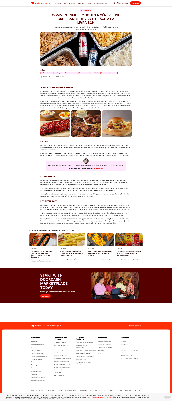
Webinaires (101, 350)
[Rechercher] (114, 3)
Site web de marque (59, 353)
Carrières (111, 390)
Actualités (119, 390)
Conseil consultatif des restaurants (85, 356)
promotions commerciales (87, 194)
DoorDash (97, 103)
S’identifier (125, 3)
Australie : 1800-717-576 (127, 355)
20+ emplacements (71, 73)
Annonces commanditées (38, 377)
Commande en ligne (59, 350)
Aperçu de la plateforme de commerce (61, 346)
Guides (100, 353)
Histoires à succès (47, 73)
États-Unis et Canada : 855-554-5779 (129, 351)
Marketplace (59, 73)
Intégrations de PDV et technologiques (82, 346)
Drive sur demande (59, 375)
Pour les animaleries (36, 359)
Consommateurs (50, 390)
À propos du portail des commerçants (86, 350)
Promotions (34, 374)
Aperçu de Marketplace (37, 344)
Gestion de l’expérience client (61, 361)
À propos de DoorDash (37, 390)
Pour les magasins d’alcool (38, 353)
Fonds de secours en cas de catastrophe (83, 363)
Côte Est (96, 73)
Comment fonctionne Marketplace (85, 342)
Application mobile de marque (61, 355)
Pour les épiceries (35, 365)
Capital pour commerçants (38, 380)
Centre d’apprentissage (104, 344)
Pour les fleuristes (35, 362)
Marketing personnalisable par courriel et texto (62, 368)
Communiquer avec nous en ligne (129, 358)
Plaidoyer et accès (81, 359)
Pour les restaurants (36, 350)
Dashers (60, 390)
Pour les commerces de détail (39, 356)
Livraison (114, 73)
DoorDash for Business (71, 390)
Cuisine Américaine (85, 73)
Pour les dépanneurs (36, 368)
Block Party (128, 390)
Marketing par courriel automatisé (62, 364)
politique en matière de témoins (101, 397)
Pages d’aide (124, 344)
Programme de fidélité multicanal (62, 358)
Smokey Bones (80, 91)
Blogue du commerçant (104, 341)
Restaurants (105, 73)
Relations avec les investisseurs (98, 390)
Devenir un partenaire (135, 325)
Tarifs (32, 347)
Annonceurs (83, 390)
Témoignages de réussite (105, 347)
